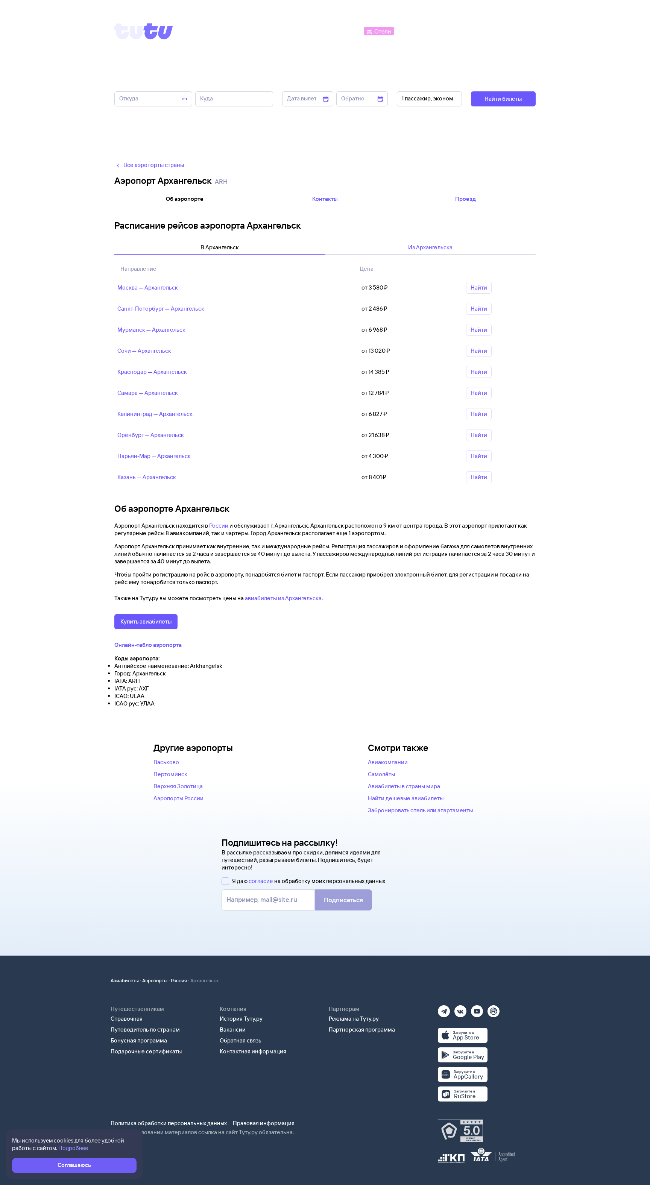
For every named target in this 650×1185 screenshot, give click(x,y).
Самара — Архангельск (147, 392)
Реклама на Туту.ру (354, 1018)
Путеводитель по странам (145, 1029)
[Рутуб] (493, 1008)
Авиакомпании (388, 762)
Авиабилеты (125, 980)
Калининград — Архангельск (155, 413)
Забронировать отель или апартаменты (420, 810)
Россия (179, 980)
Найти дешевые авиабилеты (405, 798)
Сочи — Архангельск (144, 350)
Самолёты (381, 774)
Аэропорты (154, 980)
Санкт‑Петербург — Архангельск (160, 308)
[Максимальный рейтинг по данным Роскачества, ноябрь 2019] (460, 1131)
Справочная (127, 1018)
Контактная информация (253, 1051)
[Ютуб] (477, 1008)
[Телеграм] (444, 1008)
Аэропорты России (178, 798)
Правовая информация (264, 1123)
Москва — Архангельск (147, 287)
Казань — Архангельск (146, 477)
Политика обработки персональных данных (169, 1123)
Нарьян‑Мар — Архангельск (154, 456)
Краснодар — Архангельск (152, 371)
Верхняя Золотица (178, 786)
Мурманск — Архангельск (151, 329)
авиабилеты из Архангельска (283, 598)
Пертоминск (170, 774)
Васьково (166, 762)
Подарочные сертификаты (146, 1051)
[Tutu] (143, 31)
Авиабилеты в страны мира (404, 786)
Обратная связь (240, 1040)
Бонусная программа (139, 1040)
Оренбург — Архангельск (150, 434)
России (218, 525)
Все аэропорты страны (153, 164)
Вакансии (233, 1029)
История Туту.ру (241, 1018)
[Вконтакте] (460, 1008)
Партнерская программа (362, 1029)
